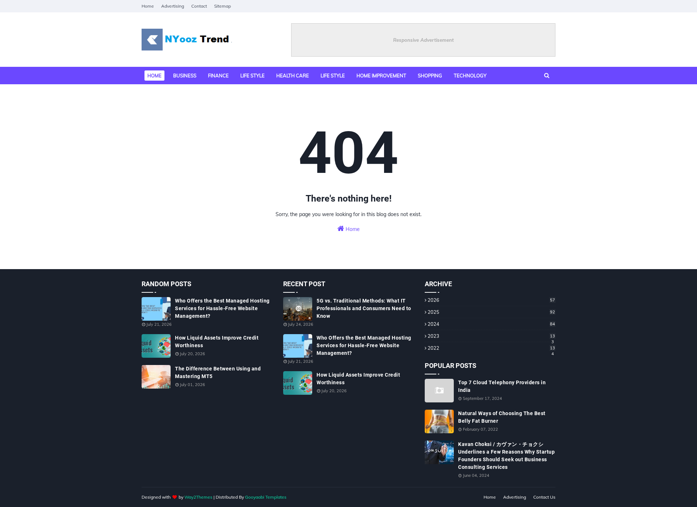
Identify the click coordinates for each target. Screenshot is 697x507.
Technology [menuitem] (470, 75)
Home (148, 6)
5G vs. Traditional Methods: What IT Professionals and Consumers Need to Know (364, 308)
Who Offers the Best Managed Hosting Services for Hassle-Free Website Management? (222, 308)
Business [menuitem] (184, 75)
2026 (491, 300)
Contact (199, 6)
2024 (491, 324)
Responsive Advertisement (423, 40)
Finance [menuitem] (218, 75)
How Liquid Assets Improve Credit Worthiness (216, 341)
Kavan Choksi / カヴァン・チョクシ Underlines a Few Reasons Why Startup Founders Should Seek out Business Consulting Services (506, 455)
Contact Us (544, 497)
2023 (491, 336)
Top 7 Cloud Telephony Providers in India (502, 386)
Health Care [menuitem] (292, 75)
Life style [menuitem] (252, 75)
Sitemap (222, 6)
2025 (491, 312)
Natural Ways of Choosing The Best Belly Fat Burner (502, 417)
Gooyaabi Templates (265, 497)
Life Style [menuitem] (333, 75)
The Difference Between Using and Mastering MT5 (218, 372)
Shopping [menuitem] (430, 75)
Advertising (172, 6)
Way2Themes (198, 497)
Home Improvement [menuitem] (381, 75)
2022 (491, 348)
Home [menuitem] (154, 75)
